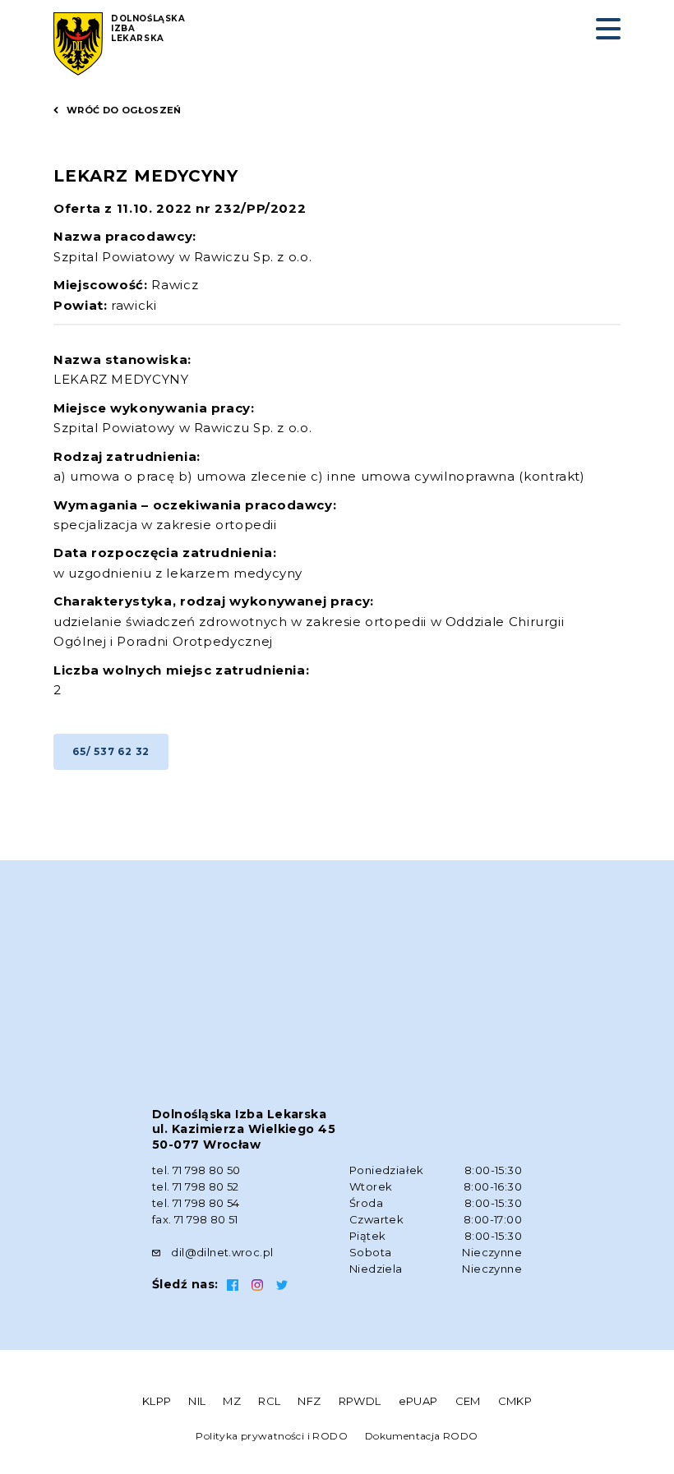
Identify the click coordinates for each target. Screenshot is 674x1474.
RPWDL (360, 1400)
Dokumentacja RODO (421, 1436)
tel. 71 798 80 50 (196, 1170)
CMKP (515, 1400)
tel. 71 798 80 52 (195, 1186)
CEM (468, 1400)
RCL (269, 1400)
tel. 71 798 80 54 (196, 1202)
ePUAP (418, 1400)
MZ (232, 1400)
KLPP (157, 1400)
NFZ (309, 1400)
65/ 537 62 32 (111, 751)
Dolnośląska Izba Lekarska (148, 29)
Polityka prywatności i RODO (272, 1436)
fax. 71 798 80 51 (195, 1219)
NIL (196, 1400)
